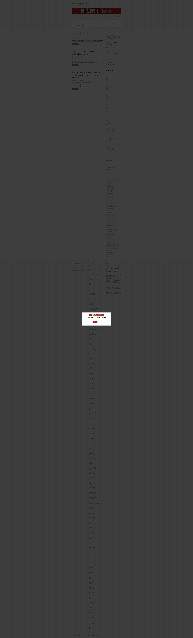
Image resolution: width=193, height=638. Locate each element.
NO (98, 321)
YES (95, 321)
